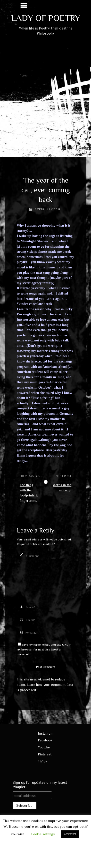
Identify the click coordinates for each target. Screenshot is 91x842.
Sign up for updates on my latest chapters (40, 784)
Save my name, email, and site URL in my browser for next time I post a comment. (44, 649)
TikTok (42, 761)
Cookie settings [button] (43, 834)
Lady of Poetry (45, 18)
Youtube (44, 747)
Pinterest (44, 754)
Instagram (45, 733)
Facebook (45, 740)
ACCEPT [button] (70, 834)
